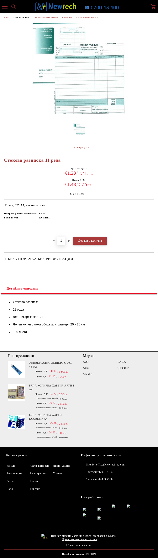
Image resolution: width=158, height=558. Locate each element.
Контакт (35, 481)
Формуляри (67, 17)
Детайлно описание (23, 288)
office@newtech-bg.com (110, 464)
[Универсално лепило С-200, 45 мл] (16, 369)
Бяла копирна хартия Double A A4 (46, 417)
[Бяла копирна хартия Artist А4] (16, 392)
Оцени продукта (80, 147)
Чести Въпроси (39, 465)
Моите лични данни (79, 545)
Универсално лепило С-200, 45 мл (50, 364)
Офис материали (21, 17)
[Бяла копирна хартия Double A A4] (16, 422)
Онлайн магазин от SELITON (79, 554)
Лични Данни (62, 465)
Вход (10, 489)
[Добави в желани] (151, 230)
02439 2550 (105, 479)
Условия (58, 473)
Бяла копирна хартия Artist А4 (52, 387)
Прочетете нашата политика (79, 539)
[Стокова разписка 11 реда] (79, 130)
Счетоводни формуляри (86, 17)
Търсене (35, 489)
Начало (6, 17)
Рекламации (14, 473)
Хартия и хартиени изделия (45, 17)
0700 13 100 (105, 472)
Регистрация (37, 473)
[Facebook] (86, 487)
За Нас (11, 481)
